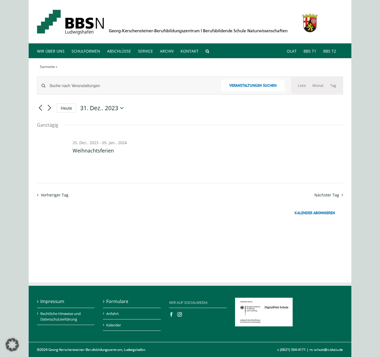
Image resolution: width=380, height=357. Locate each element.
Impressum (52, 301)
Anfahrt (112, 313)
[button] (207, 50)
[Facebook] (171, 314)
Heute (66, 108)
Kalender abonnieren (315, 213)
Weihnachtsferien (93, 150)
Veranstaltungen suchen (253, 85)
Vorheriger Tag (54, 195)
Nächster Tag (326, 195)
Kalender (113, 325)
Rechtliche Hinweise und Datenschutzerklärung (60, 316)
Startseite (47, 66)
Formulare (117, 301)
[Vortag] (40, 108)
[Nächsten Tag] (49, 108)
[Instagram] (179, 314)
